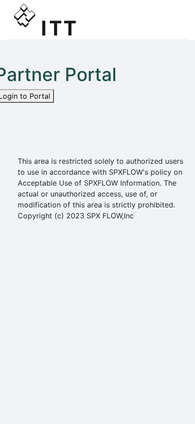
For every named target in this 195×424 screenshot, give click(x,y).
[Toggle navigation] (168, 19)
